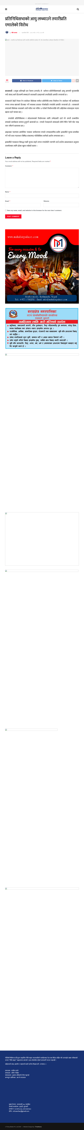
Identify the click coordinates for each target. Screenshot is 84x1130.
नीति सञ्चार (14, 33)
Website (46, 201)
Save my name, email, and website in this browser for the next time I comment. (34, 210)
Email (7, 201)
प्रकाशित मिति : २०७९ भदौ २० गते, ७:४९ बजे (33, 33)
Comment (9, 166)
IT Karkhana (38, 1127)
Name (7, 192)
